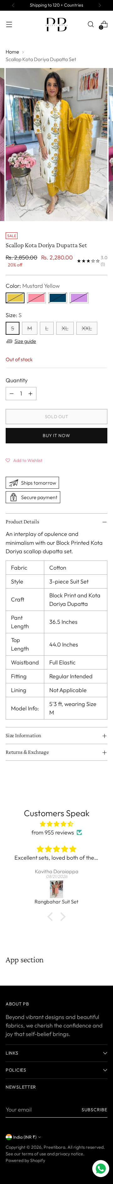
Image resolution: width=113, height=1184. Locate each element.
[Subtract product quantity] (11, 393)
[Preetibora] (56, 24)
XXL (87, 328)
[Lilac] (79, 298)
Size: (14, 315)
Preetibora (54, 1147)
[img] (56, 824)
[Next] (100, 5)
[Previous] (13, 5)
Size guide (25, 341)
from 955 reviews (52, 832)
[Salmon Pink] (36, 298)
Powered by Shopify (25, 1160)
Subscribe (94, 1110)
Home (12, 51)
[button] (24, 460)
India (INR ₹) (24, 1137)
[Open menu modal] (9, 24)
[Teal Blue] (57, 298)
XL (65, 328)
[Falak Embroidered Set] (56, 889)
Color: (33, 285)
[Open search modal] (90, 24)
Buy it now (56, 435)
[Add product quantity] (30, 393)
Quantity (17, 380)
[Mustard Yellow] (15, 298)
